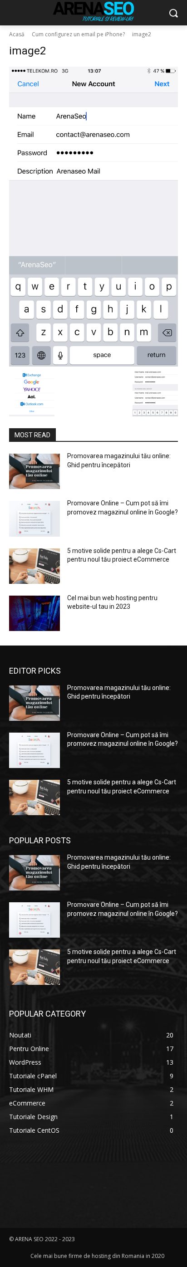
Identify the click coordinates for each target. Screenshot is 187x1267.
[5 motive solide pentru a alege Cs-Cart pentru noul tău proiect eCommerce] (34, 566)
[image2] (93, 217)
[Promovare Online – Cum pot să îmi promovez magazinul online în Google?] (34, 518)
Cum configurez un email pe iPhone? (78, 34)
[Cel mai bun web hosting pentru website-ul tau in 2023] (34, 613)
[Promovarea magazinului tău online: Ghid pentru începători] (34, 471)
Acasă (17, 34)
